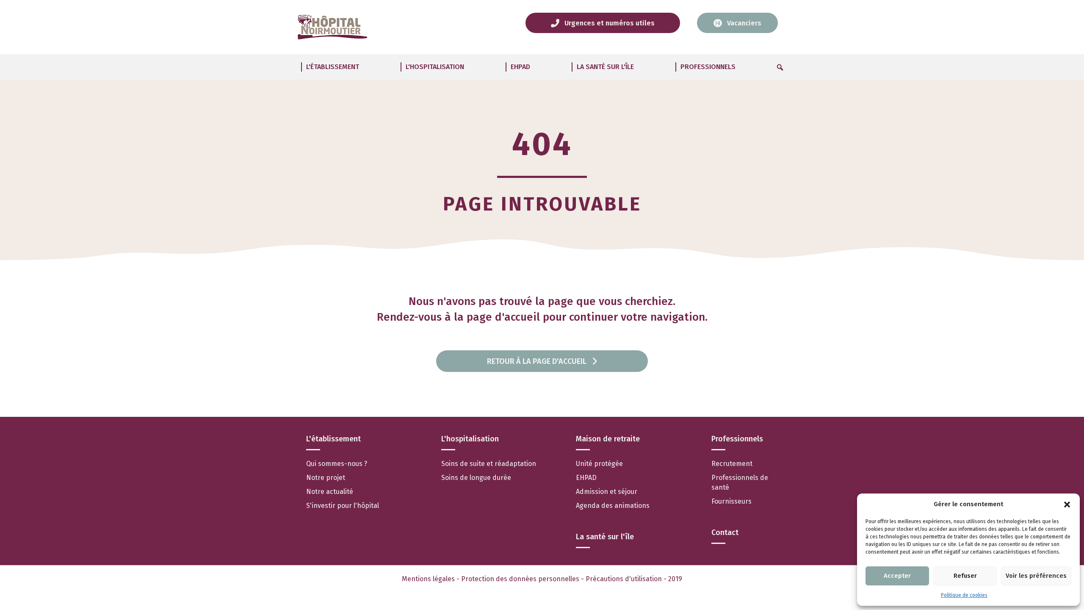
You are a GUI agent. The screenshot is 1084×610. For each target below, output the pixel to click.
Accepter (897, 576)
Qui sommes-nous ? (336, 464)
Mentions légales (428, 579)
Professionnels (708, 67)
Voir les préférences (1036, 576)
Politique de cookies (964, 595)
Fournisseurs (731, 501)
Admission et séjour (607, 492)
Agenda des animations (613, 506)
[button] (1067, 504)
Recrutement (731, 464)
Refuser (965, 576)
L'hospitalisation (435, 67)
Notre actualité (329, 492)
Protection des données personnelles (520, 579)
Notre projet (325, 478)
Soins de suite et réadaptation (488, 464)
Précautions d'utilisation (625, 579)
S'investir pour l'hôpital (342, 506)
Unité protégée (599, 464)
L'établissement (332, 67)
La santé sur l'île (605, 67)
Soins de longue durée (476, 478)
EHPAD (520, 67)
